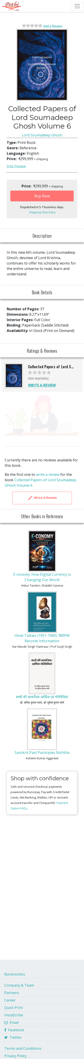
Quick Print (13, 1007)
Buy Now (42, 195)
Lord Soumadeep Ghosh (42, 135)
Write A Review (45, 497)
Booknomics (14, 974)
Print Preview (16, 166)
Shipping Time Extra (42, 212)
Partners (11, 992)
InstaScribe (13, 1015)
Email (13, 1022)
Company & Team (19, 985)
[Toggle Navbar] (77, 6)
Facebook (15, 1029)
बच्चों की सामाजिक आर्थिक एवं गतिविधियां (42, 696)
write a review (47, 474)
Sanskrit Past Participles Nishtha (42, 752)
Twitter (15, 1037)
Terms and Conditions (22, 1048)
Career (10, 1000)
